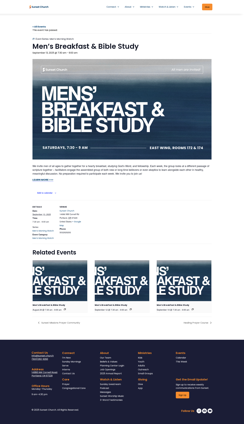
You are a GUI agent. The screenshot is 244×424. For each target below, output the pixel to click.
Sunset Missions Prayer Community (60, 322)
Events (187, 6)
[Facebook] (204, 410)
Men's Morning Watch (43, 238)
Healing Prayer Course (196, 322)
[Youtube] (210, 410)
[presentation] (60, 280)
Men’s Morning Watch (43, 230)
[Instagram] (199, 410)
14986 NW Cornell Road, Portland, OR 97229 (45, 374)
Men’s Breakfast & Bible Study (49, 305)
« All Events (39, 26)
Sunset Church (67, 210)
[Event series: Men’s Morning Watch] (65, 309)
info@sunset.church (43, 355)
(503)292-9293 (40, 359)
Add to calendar (45, 192)
